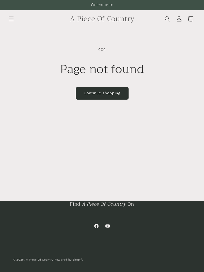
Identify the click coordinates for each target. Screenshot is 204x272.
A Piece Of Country (40, 259)
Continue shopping (102, 93)
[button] (11, 19)
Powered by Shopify (68, 259)
